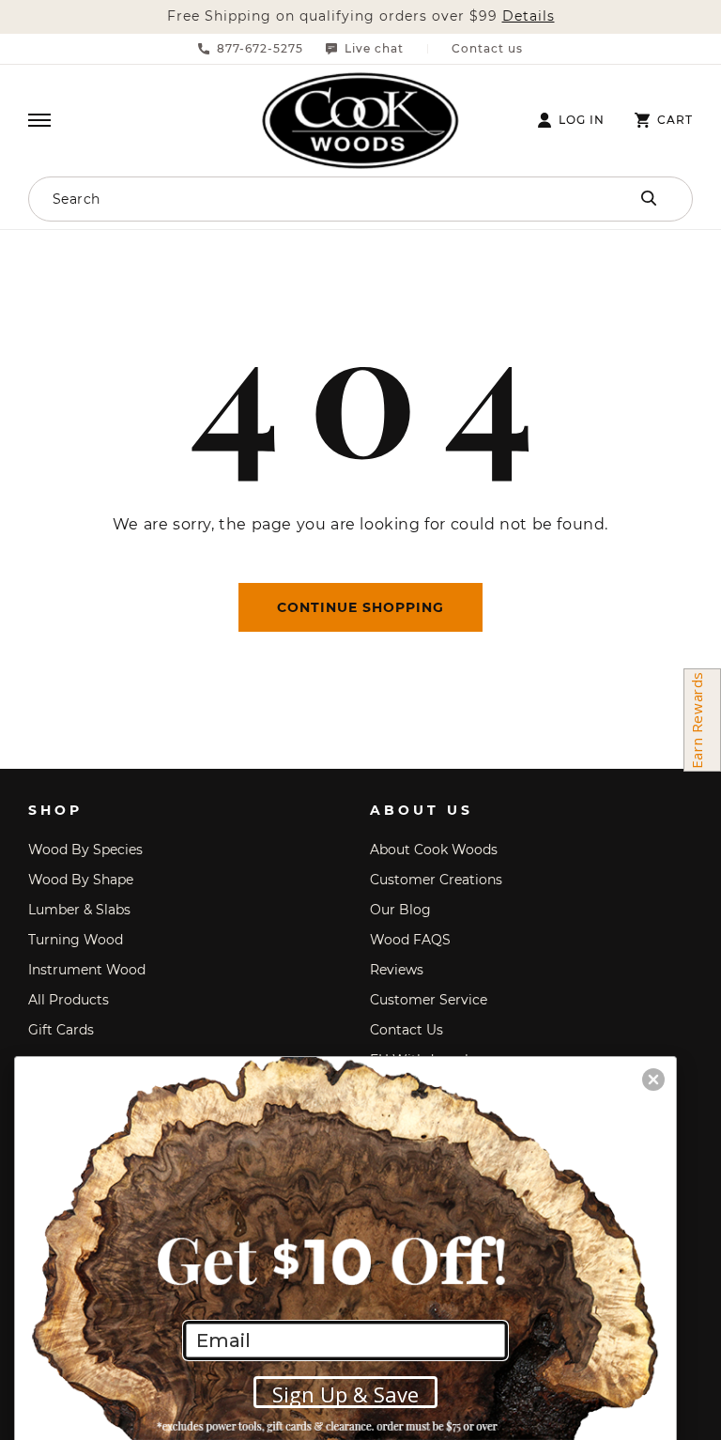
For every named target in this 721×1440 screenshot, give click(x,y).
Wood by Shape (80, 879)
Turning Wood (75, 939)
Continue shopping (360, 607)
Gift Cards (61, 1029)
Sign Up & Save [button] (345, 1394)
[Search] (648, 198)
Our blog (400, 909)
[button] (39, 120)
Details (528, 16)
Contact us (487, 48)
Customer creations (436, 879)
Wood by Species (85, 849)
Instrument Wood (87, 969)
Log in (582, 120)
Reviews (396, 969)
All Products (68, 999)
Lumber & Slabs (79, 909)
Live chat (374, 48)
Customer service (428, 999)
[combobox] (295, 199)
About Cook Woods (434, 849)
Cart (675, 120)
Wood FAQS (410, 939)
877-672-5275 (260, 48)
